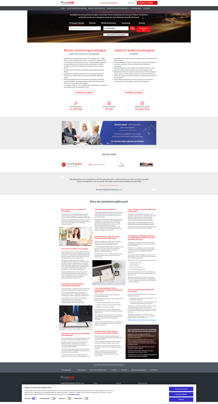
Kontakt (146, 8)
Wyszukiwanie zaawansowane (116, 34)
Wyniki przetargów (108, 23)
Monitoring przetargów (76, 8)
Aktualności (66, 370)
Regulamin (82, 370)
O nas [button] (62, 8)
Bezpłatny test (143, 29)
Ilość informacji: (76, 108)
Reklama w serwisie (139, 370)
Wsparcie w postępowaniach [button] (118, 8)
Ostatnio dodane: (109, 108)
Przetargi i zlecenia (76, 23)
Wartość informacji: (142, 108)
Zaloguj (131, 3)
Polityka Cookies (75, 394)
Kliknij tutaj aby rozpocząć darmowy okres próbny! (142, 320)
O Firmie (124, 370)
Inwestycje (126, 23)
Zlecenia (92, 23)
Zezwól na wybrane (181, 394)
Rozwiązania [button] (136, 8)
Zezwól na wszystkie (181, 389)
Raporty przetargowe (96, 8)
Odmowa (181, 399)
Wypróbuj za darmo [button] (84, 93)
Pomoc (114, 370)
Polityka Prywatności (98, 370)
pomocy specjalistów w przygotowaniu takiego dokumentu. (142, 355)
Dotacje (142, 23)
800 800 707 (114, 3)
